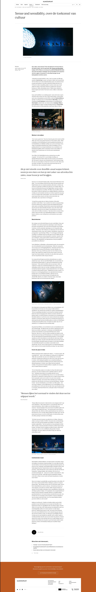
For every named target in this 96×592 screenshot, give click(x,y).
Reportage (17, 66)
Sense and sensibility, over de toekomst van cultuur (33, 7)
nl (72, 4)
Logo (59, 581)
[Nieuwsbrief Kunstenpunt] (17, 589)
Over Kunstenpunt (51, 580)
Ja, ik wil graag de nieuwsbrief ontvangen (48, 572)
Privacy (70, 583)
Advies (17, 4)
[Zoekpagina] (76, 4)
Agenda (26, 4)
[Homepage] (48, 1)
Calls (22, 4)
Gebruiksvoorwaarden (72, 582)
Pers (59, 582)
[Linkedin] (22, 589)
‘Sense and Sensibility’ (57, 68)
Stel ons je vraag (45, 4)
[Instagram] (19, 589)
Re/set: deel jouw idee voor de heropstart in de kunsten (44, 550)
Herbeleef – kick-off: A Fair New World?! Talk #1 (42, 544)
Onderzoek (37, 4)
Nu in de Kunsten (18, 7)
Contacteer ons (61, 583)
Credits (70, 581)
